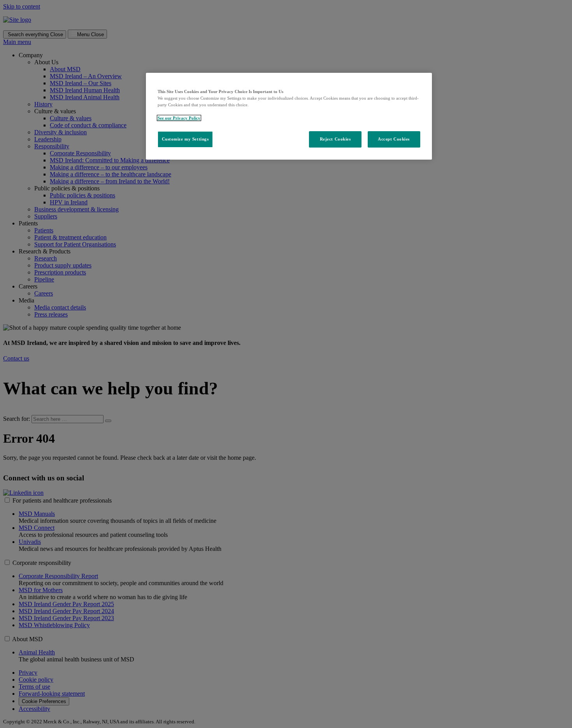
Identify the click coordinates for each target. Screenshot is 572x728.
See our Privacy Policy (179, 118)
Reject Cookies (335, 139)
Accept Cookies (394, 139)
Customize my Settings (185, 139)
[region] (289, 116)
